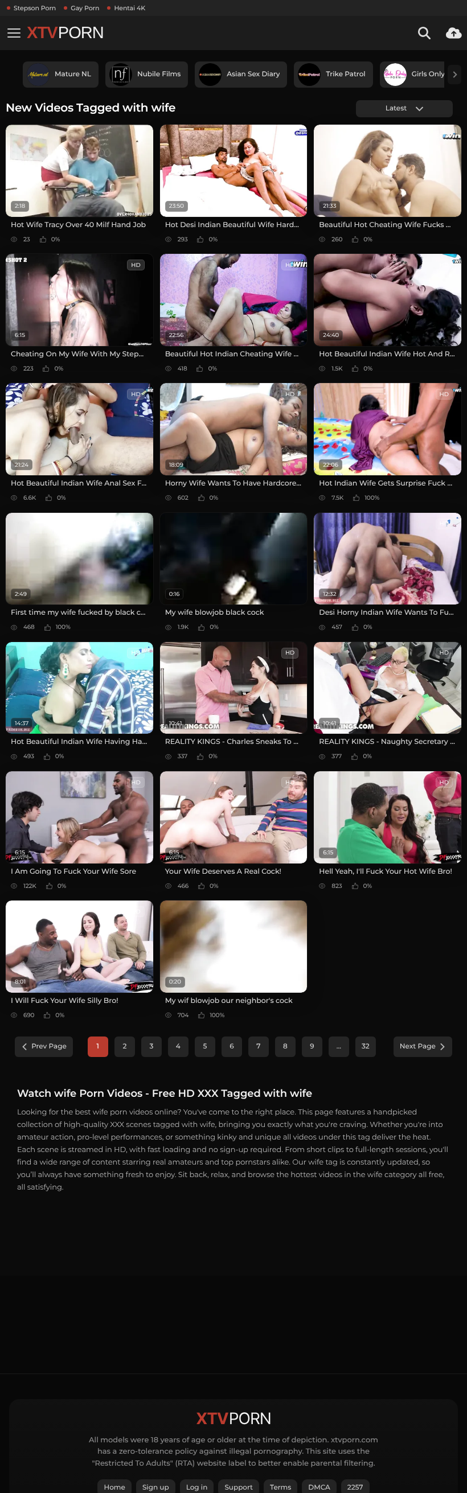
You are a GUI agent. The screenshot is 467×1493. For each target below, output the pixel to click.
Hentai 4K (129, 8)
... (339, 1046)
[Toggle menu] (13, 33)
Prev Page (49, 1046)
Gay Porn (85, 8)
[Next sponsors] (454, 74)
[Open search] (424, 33)
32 (366, 1046)
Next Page (418, 1046)
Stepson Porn (35, 8)
